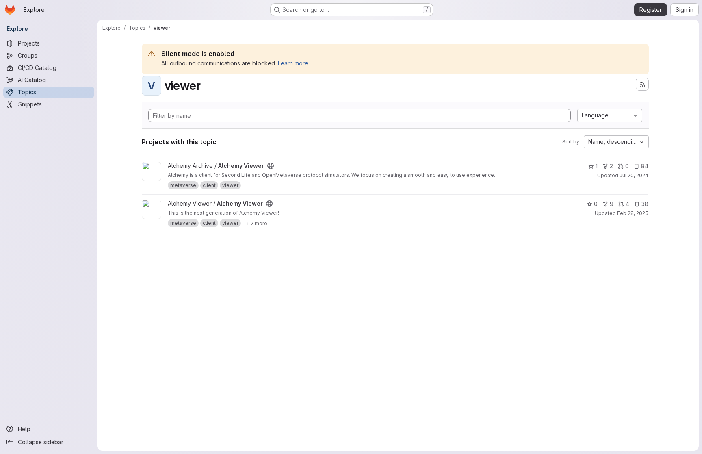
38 (644, 203)
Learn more (293, 63)
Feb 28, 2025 (632, 213)
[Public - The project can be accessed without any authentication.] (270, 166)
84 (644, 166)
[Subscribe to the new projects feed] (642, 84)
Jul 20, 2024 (634, 175)
